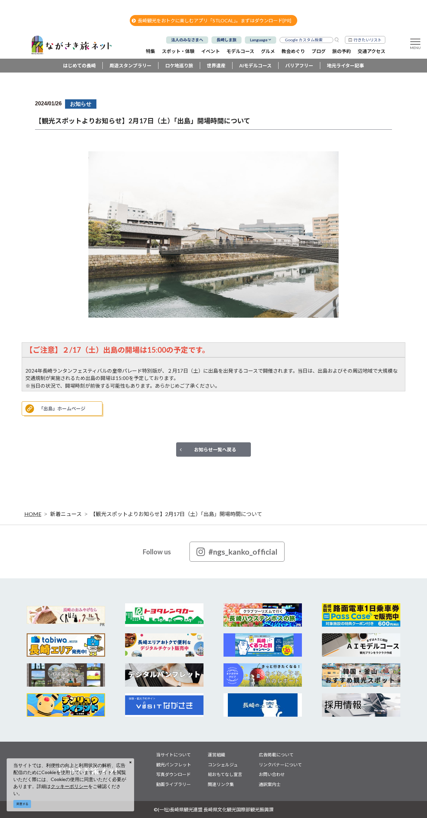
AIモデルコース (255, 65)
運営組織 (216, 754)
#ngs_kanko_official (243, 551)
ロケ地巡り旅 (179, 65)
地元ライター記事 (345, 65)
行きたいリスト (368, 39)
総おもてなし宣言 (225, 774)
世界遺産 (216, 65)
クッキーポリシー (69, 786)
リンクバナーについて (280, 764)
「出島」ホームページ (62, 408)
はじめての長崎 (79, 65)
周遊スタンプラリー (130, 65)
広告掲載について (276, 754)
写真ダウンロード (173, 774)
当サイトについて (173, 754)
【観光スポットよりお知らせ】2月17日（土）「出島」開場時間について (176, 514)
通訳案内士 (270, 784)
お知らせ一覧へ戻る (215, 449)
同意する (22, 804)
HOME (32, 514)
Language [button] (259, 39)
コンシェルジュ (223, 764)
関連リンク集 (221, 784)
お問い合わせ (272, 774)
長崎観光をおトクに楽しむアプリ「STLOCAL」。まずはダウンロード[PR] (214, 20)
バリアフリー (299, 65)
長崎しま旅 (227, 39)
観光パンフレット (173, 764)
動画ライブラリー (173, 784)
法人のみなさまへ (187, 39)
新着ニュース (66, 514)
